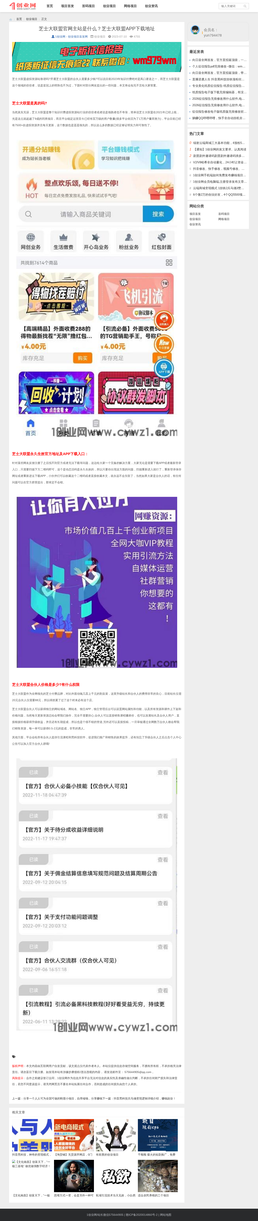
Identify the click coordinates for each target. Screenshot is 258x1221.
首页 (50, 6)
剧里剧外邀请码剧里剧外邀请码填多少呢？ (222, 155)
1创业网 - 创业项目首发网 (71, 36)
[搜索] (245, 6)
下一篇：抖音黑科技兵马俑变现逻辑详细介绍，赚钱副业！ (139, 1098)
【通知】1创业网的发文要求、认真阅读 (219, 149)
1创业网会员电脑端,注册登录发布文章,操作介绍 (225, 181)
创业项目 (109, 6)
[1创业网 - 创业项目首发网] (10, 19)
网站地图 (165, 1214)
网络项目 (130, 6)
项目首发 (67, 6)
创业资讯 (151, 6)
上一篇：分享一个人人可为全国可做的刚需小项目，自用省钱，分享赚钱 (57, 1098)
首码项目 (88, 6)
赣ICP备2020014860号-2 (142, 1214)
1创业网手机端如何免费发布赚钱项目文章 (221, 175)
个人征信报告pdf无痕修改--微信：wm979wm (222, 66)
